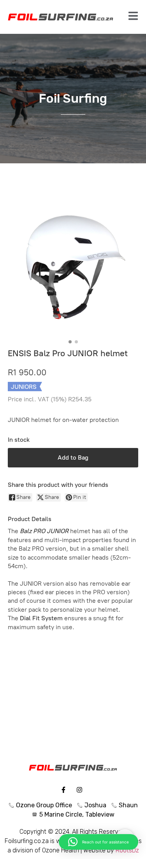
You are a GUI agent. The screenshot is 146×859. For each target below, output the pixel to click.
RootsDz (127, 850)
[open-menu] (133, 16)
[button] (98, 842)
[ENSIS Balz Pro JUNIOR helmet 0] (73, 271)
